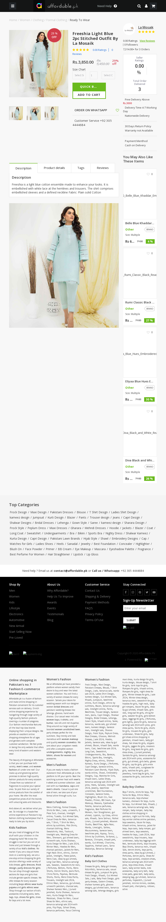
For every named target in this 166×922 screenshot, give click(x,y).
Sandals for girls (129, 755)
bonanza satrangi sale (138, 807)
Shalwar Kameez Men (57, 889)
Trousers (50, 880)
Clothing (38, 20)
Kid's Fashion (94, 856)
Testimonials (55, 614)
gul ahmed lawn (71, 837)
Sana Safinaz (104, 818)
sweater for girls (135, 715)
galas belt (138, 874)
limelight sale (53, 834)
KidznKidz (90, 869)
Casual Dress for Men (56, 819)
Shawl (104, 538)
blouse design (142, 682)
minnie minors (139, 883)
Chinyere (98, 839)
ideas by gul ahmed (67, 858)
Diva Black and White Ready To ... (140, 460)
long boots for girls (139, 749)
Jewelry (85, 544)
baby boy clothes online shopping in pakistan (137, 813)
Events (51, 608)
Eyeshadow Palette (121, 549)
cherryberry (140, 886)
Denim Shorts (60, 871)
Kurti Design (56, 517)
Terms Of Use (94, 620)
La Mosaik (145, 27)
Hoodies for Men (67, 846)
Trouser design (99, 517)
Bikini (81, 533)
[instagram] (133, 592)
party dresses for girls (29, 868)
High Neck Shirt (54, 852)
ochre (125, 889)
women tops (53, 719)
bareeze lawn (106, 830)
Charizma (109, 842)
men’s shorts (53, 789)
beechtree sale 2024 (106, 748)
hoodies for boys (129, 834)
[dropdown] (146, 6)
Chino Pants (52, 874)
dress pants (127, 852)
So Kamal (110, 836)
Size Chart (79, 69)
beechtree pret (92, 833)
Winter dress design (138, 697)
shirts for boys (142, 792)
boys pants (147, 849)
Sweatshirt (34, 533)
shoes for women (63, 755)
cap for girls (136, 764)
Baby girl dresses (108, 866)
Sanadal (72, 544)
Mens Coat (51, 858)
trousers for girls (138, 731)
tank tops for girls (139, 685)
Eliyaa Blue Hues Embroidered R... (140, 381)
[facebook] (126, 592)
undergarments (55, 752)
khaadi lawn (91, 778)
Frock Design (18, 512)
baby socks (149, 874)
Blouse (81, 512)
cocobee (151, 883)
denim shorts (134, 849)
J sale (64, 810)
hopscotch (137, 880)
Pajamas (63, 874)
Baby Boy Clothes (133, 787)
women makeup (70, 739)
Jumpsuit (38, 517)
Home (13, 20)
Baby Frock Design (105, 878)
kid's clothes (28, 848)
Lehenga (63, 523)
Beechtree (89, 712)
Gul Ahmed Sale (70, 816)
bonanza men (129, 700)
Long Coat (16, 533)
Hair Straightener (59, 554)
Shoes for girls (140, 734)
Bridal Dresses (44, 523)
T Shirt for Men (67, 822)
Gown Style (79, 523)
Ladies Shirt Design (123, 512)
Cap (144, 538)
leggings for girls (136, 718)
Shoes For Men (64, 898)
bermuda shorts (135, 843)
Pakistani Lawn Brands (65, 538)
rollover (150, 886)
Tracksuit (69, 831)
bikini (49, 755)
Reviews (103, 168)
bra (73, 752)
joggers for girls (138, 746)
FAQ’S (89, 608)
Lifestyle (14, 608)
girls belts (144, 761)
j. (116, 836)
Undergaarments (55, 533)
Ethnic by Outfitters (94, 836)
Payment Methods (97, 602)
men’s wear (22, 766)
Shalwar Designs (20, 523)
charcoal (61, 813)
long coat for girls (136, 712)
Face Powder (33, 549)
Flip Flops (57, 907)
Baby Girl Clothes (96, 861)
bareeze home (102, 794)
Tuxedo (57, 816)
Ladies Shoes (44, 544)
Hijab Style (90, 538)
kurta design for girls (143, 679)
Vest (61, 831)
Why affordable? (57, 590)
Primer (50, 549)
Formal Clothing (56, 20)
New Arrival (16, 625)
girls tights (127, 721)
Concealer (125, 544)
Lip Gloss (92, 554)
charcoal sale (72, 886)
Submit (131, 620)
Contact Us (92, 590)
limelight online (97, 709)
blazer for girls (142, 706)
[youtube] (154, 592)
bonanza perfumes (55, 910)
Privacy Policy (94, 614)
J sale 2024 (73, 843)
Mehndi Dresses (95, 528)
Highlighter (143, 544)
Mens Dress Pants (69, 877)
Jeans (116, 517)
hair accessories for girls (138, 775)
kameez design (19, 517)
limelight (58, 855)
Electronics (16, 614)
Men (12, 590)
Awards (52, 602)
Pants (82, 517)
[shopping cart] (153, 6)
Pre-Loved (16, 637)
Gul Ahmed (97, 842)
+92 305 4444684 (132, 571)
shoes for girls (26, 897)
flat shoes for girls (137, 743)
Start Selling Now (20, 631)
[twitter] (147, 592)
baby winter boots (137, 868)
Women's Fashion (97, 679)
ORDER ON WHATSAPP (90, 110)
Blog (50, 620)
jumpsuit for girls (109, 872)
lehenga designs (105, 890)
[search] (139, 6)
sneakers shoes (148, 858)
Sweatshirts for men (70, 864)
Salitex (106, 827)
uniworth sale (53, 840)
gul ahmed (75, 883)
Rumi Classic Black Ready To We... (140, 302)
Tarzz (110, 833)
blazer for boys (143, 822)
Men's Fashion (56, 802)
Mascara (100, 549)
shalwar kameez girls (95, 884)
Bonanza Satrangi (104, 848)
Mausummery (91, 830)
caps (72, 785)
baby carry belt (140, 871)
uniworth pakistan (55, 886)
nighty (67, 752)
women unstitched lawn (67, 729)
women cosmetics (67, 742)
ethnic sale (67, 901)
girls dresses (28, 864)
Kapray (103, 833)
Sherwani (57, 837)
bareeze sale (98, 742)
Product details (54, 168)
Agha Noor (109, 824)
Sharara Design (134, 523)
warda (88, 842)
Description (23, 168)
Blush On (16, 549)
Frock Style (17, 528)
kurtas (50, 722)
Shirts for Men (53, 810)
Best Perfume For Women (27, 554)
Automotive (16, 620)
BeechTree (97, 824)
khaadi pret (109, 839)
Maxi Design (38, 512)
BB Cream (64, 549)
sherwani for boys (139, 801)
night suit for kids (140, 816)
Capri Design (131, 517)
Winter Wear (52, 846)
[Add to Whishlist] (117, 110)
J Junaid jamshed (100, 821)
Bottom (61, 868)
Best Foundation (105, 544)
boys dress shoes (136, 864)
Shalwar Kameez (137, 533)
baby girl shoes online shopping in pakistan (137, 737)
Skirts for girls (141, 728)
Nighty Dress (113, 533)
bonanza (64, 883)
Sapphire (89, 845)
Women (25, 20)
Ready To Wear (80, 20)
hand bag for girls (140, 773)
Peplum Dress (37, 528)
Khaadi (88, 699)
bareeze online (106, 766)
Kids (12, 602)
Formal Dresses (69, 807)
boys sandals (134, 858)
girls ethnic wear (30, 887)
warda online (91, 772)
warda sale (100, 724)
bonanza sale (105, 690)
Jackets (127, 528)
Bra (72, 533)
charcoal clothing (54, 828)
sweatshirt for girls (145, 700)
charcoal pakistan (55, 849)
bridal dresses (61, 706)
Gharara (76, 528)
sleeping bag (128, 877)
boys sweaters (128, 822)
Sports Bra (95, 533)
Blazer (71, 517)
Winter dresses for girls (138, 694)
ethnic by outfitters (56, 825)
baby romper (137, 810)
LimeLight (97, 827)
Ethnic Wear (52, 883)
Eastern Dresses (106, 881)
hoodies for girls (129, 703)
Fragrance (144, 549)
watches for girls (135, 770)
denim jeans (138, 855)
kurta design (128, 682)
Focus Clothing (73, 910)
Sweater (55, 864)
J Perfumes (51, 868)
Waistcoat (51, 898)
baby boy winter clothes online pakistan (138, 818)
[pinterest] (140, 592)
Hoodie (114, 528)
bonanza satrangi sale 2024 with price (139, 723)
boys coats (132, 828)
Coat (150, 528)
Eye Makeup (83, 549)
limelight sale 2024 (65, 880)
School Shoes (69, 907)
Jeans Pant (74, 871)
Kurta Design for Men (57, 843)
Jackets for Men (71, 849)
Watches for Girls (21, 544)
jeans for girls (140, 721)
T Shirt (55, 822)
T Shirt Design (98, 512)
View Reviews (147, 41)
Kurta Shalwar (68, 840)
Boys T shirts (128, 792)
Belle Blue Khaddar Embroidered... (140, 223)
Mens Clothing (54, 807)
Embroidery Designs (125, 538)
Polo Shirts (71, 825)
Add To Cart (89, 95)
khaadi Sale (106, 745)
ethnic (67, 852)
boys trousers (141, 837)
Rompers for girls (130, 688)
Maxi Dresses (58, 528)
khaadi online (104, 721)
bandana (64, 785)
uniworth (72, 810)
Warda (88, 827)
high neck (143, 703)
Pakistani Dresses (61, 512)
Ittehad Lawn (101, 845)
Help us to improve (60, 596)
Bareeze (110, 754)
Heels (60, 544)
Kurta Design (18, 538)
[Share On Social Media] (113, 110)
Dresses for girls (92, 866)
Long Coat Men (54, 861)
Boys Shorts (127, 846)
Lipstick (78, 554)
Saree (94, 523)
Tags (80, 168)
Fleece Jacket (69, 855)
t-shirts (64, 719)
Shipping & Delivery (97, 596)
